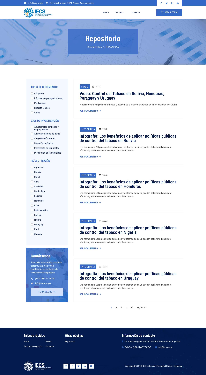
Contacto (136, 12)
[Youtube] (91, 366)
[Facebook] (72, 366)
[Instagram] (65, 366)
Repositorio (171, 12)
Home (106, 12)
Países (119, 12)
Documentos (94, 47)
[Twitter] (78, 366)
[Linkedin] (84, 366)
